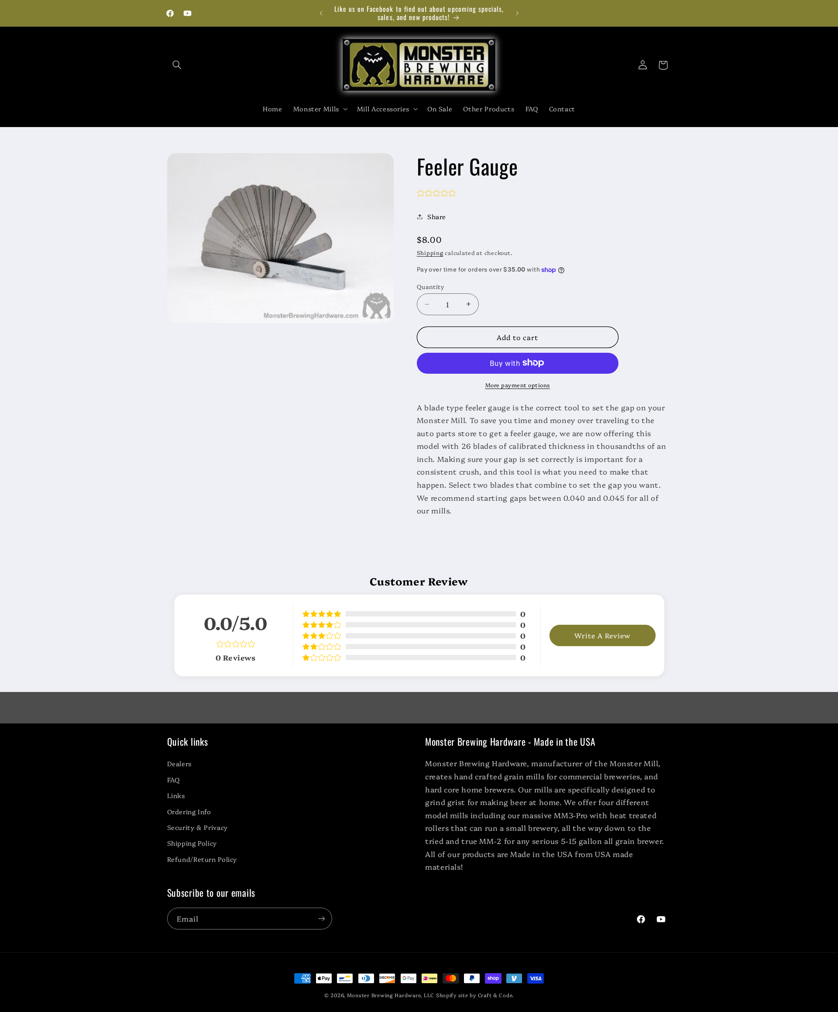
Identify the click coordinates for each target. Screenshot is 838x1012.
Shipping (430, 252)
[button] (177, 65)
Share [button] (436, 216)
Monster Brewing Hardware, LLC (390, 994)
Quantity (430, 286)
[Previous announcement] (320, 13)
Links (176, 795)
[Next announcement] (517, 13)
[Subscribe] (321, 918)
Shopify (446, 994)
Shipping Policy (192, 842)
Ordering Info (189, 811)
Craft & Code (495, 994)
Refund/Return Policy (202, 859)
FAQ (173, 779)
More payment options (517, 384)
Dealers (179, 763)
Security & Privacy (197, 827)
